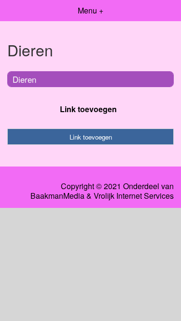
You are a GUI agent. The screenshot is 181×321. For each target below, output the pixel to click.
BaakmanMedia (57, 196)
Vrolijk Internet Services (134, 196)
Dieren (24, 79)
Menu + (90, 10)
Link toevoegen (88, 109)
